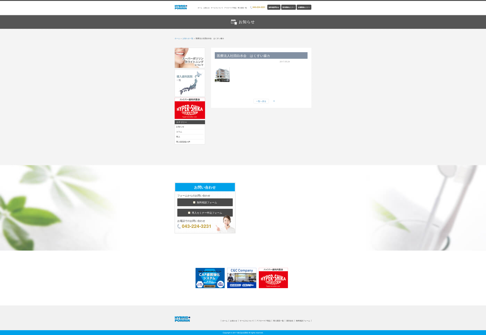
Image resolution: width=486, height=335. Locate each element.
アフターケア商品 (230, 8)
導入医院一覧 (242, 8)
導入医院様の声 (183, 141)
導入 (178, 136)
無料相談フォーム (207, 202)
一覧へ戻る (261, 101)
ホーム (200, 8)
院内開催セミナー (288, 7)
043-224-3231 (259, 7)
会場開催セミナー (304, 7)
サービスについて (217, 8)
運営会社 (289, 320)
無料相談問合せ (274, 7)
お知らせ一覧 (188, 38)
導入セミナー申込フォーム (207, 212)
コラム (179, 131)
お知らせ (207, 8)
